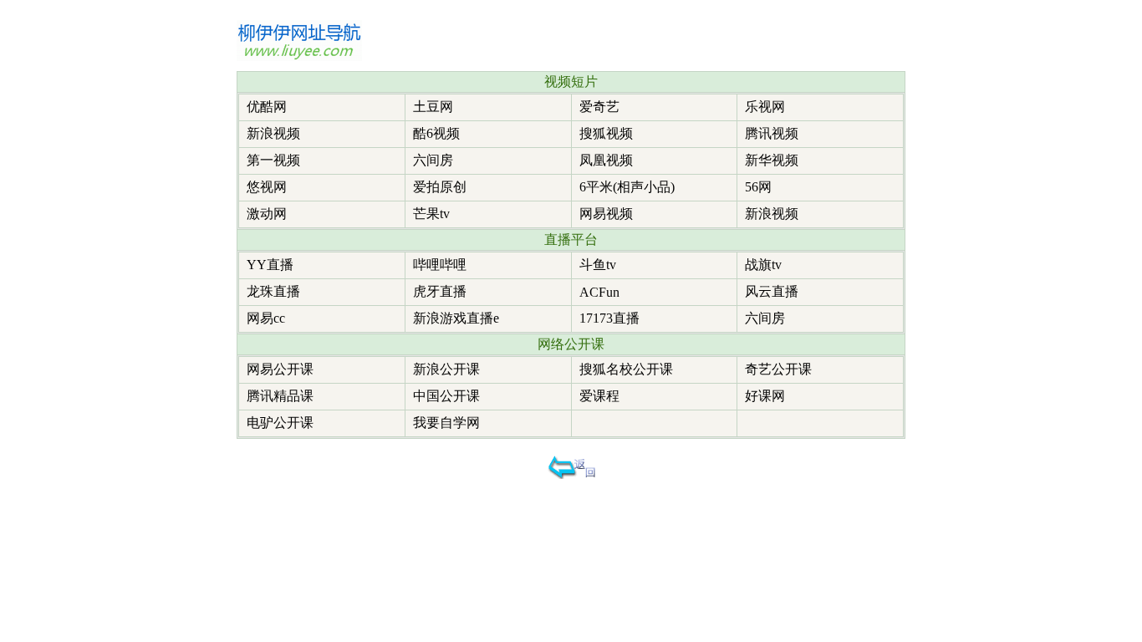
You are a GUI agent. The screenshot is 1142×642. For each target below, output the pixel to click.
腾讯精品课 (280, 396)
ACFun (599, 292)
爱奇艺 (599, 106)
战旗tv (763, 264)
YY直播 (270, 264)
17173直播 (609, 318)
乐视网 (765, 106)
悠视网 (267, 187)
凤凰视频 (606, 160)
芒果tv (431, 213)
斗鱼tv (597, 264)
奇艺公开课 (778, 369)
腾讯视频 (771, 133)
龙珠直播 (273, 291)
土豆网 (433, 106)
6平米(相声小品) (627, 187)
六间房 (433, 160)
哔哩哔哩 (439, 264)
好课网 (765, 396)
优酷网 (267, 106)
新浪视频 (273, 133)
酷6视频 (436, 133)
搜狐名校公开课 (626, 369)
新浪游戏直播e (456, 318)
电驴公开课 (280, 422)
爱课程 (599, 396)
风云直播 (771, 291)
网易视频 (606, 213)
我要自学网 (446, 422)
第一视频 (273, 160)
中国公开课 (446, 396)
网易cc (266, 318)
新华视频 (771, 160)
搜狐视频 (606, 133)
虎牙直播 (439, 291)
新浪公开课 (446, 369)
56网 (758, 187)
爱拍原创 (439, 187)
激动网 (267, 213)
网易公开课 (280, 369)
